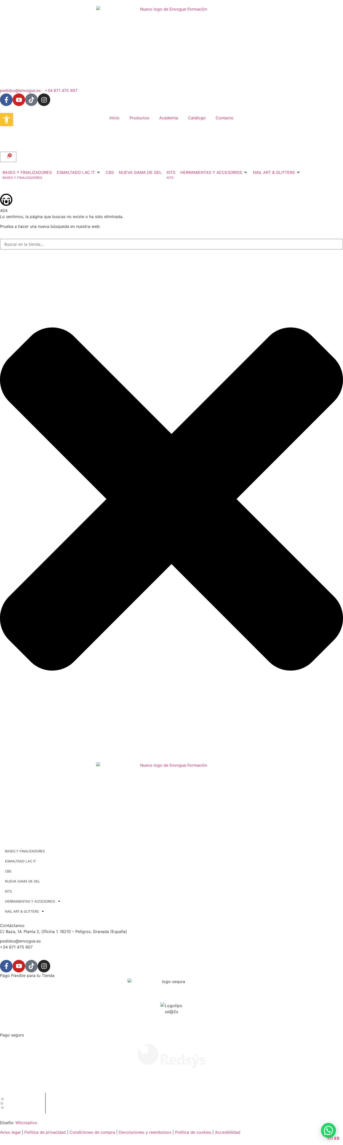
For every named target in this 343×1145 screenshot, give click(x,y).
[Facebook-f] (6, 99)
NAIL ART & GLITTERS (22, 911)
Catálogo (197, 117)
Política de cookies (193, 1132)
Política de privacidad (45, 1132)
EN (330, 1138)
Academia (168, 117)
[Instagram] (44, 99)
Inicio (114, 117)
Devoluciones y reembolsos (145, 1132)
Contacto (225, 117)
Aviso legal (10, 1132)
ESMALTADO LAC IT (20, 861)
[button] (78, 172)
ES (336, 1138)
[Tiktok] (31, 99)
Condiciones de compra (92, 1132)
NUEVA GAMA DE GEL (22, 881)
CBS (8, 871)
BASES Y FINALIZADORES (25, 851)
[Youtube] (19, 99)
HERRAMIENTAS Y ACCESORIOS (30, 901)
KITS (8, 891)
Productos (139, 117)
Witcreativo (26, 1122)
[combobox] (171, 244)
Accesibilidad (227, 1132)
